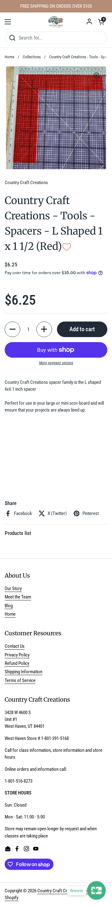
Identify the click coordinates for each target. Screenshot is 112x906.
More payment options (56, 363)
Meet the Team (18, 597)
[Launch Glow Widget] (96, 890)
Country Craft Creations (59, 891)
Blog (9, 605)
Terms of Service (20, 680)
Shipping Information (23, 672)
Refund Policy (17, 663)
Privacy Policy (17, 655)
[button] (101, 22)
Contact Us (15, 646)
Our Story (13, 588)
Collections (32, 57)
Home (9, 57)
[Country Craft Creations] (56, 22)
